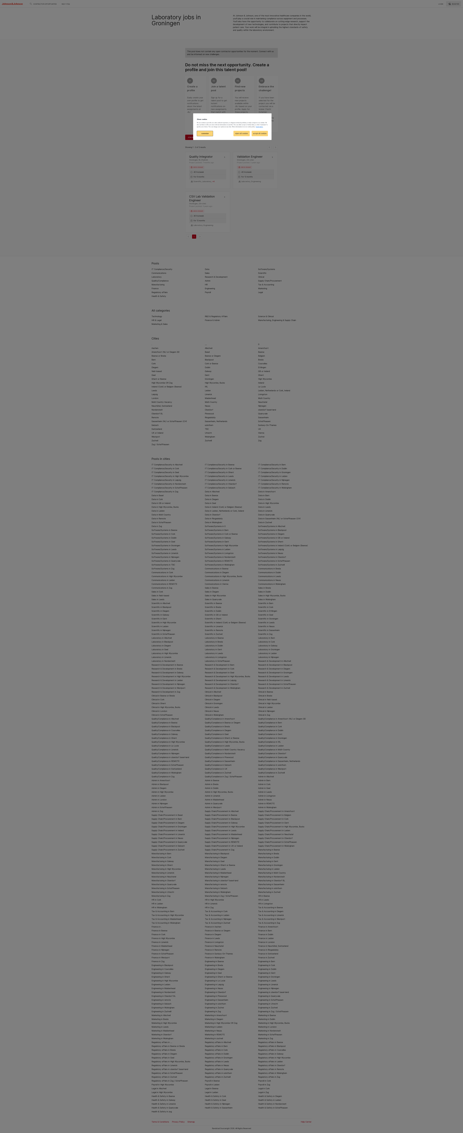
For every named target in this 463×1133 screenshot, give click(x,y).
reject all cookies (241, 133)
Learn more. (259, 126)
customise (205, 133)
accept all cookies (259, 133)
